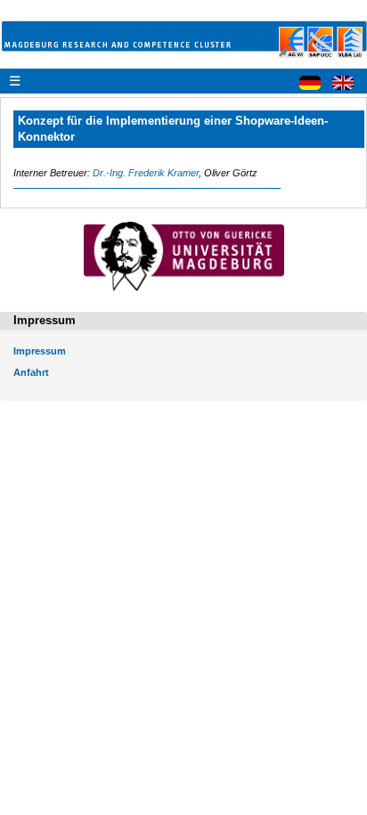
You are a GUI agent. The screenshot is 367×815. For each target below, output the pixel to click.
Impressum (39, 351)
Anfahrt (31, 372)
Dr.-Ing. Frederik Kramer (146, 172)
